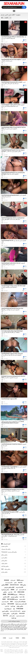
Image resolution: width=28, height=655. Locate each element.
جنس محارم (13, 580)
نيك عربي (10, 592)
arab (4, 594)
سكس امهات (13, 563)
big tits (5, 615)
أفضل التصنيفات (6, 544)
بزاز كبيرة (3, 603)
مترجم (23, 611)
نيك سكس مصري (22, 589)
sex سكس (23, 585)
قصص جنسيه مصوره (20, 615)
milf (11, 601)
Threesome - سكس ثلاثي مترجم (13, 552)
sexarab (6, 580)
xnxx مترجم (20, 580)
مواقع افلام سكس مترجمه (20, 601)
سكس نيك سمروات (13, 549)
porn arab (19, 608)
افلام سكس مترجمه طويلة (21, 603)
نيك (14, 608)
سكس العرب (14, 613)
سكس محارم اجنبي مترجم (15, 611)
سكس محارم (13, 572)
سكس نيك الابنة (13, 566)
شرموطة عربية (7, 608)
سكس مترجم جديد (8, 582)
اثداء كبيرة (7, 606)
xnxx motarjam (14, 584)
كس (17, 589)
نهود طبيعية (13, 618)
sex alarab (10, 603)
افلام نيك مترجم (19, 587)
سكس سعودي (13, 546)
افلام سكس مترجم (9, 587)
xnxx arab (21, 592)
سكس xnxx (5, 585)
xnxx (4, 599)
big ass (20, 582)
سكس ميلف (20, 606)
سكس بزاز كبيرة (5, 589)
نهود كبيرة (13, 606)
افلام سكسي (6, 597)
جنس (15, 582)
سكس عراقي (12, 615)
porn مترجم (22, 594)
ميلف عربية (22, 596)
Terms (17, 638)
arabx (12, 589)
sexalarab (22, 613)
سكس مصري (22, 599)
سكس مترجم (14, 597)
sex (15, 592)
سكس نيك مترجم (5, 601)
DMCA (23, 638)
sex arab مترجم (12, 594)
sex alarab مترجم (12, 599)
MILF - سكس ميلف (13, 569)
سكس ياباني (13, 560)
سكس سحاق (13, 554)
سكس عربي (13, 557)
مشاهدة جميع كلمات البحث (14, 621)
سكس (5, 592)
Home (4, 638)
